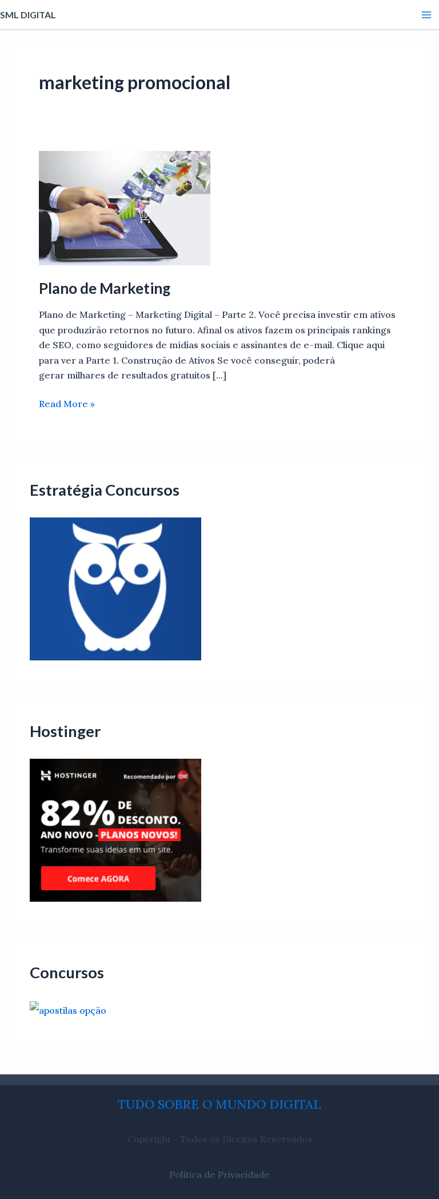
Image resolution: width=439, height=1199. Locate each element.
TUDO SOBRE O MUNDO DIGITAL (219, 1104)
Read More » (67, 402)
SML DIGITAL (28, 14)
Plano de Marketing (104, 288)
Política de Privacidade (219, 1174)
